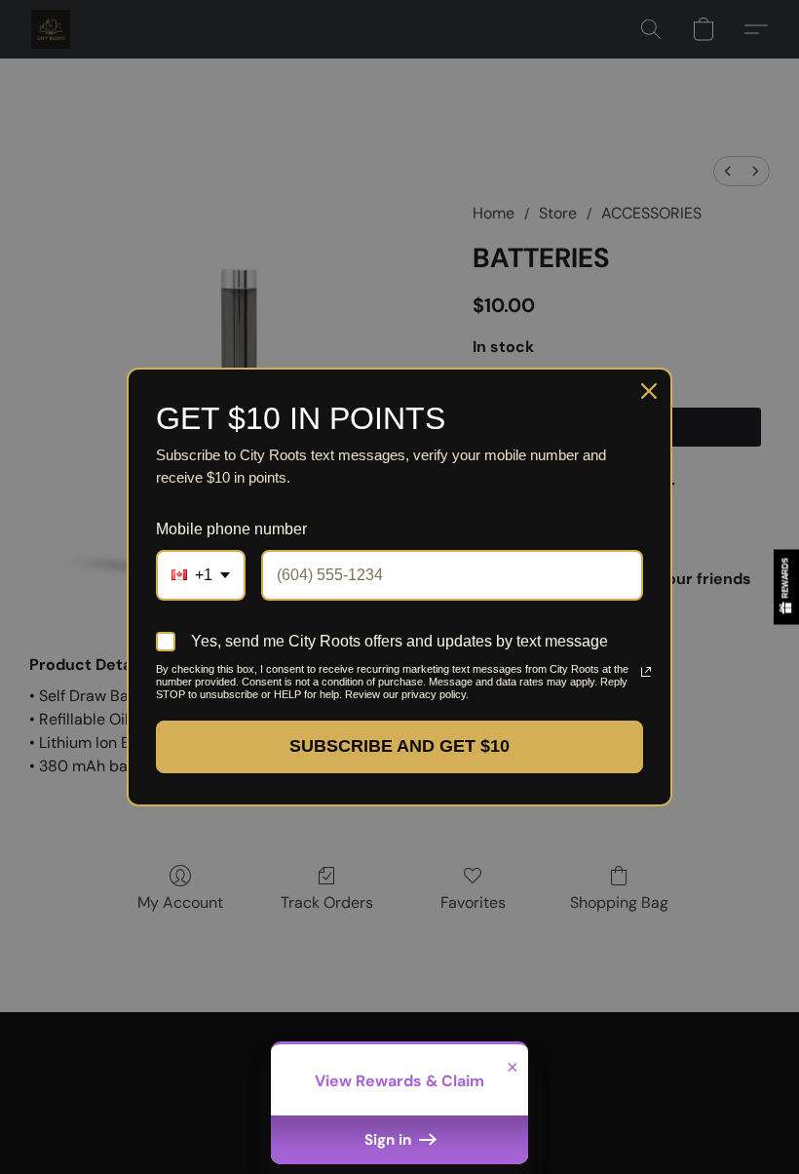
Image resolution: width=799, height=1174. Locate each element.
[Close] (649, 391)
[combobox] (201, 575)
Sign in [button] (389, 1140)
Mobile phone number (231, 529)
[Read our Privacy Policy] (638, 672)
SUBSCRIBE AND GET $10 (399, 746)
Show (786, 586)
